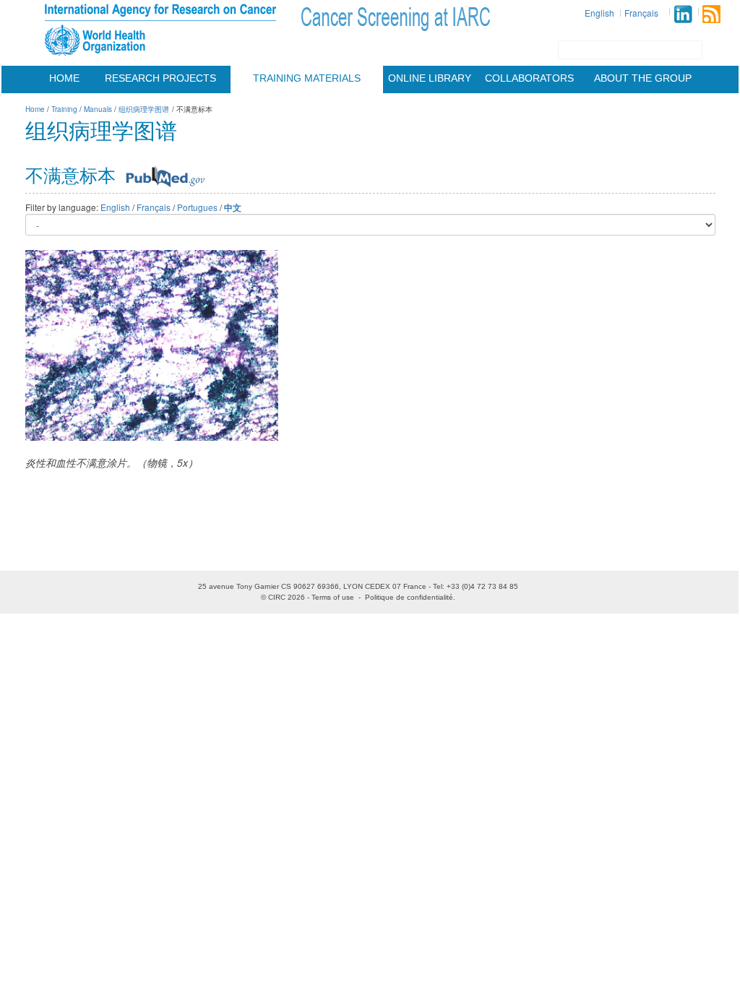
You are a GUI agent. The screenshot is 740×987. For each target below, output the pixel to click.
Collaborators (529, 78)
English (599, 13)
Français (641, 13)
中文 (232, 208)
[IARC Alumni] (683, 14)
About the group (643, 78)
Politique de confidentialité (409, 597)
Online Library (429, 78)
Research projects (160, 78)
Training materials (307, 78)
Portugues (197, 207)
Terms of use (332, 597)
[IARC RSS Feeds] (711, 14)
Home (64, 78)
